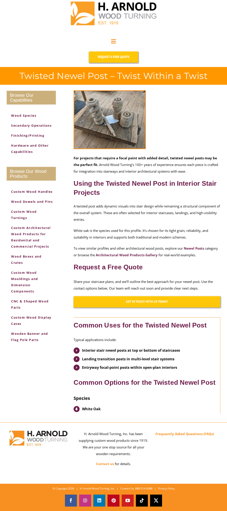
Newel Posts (194, 248)
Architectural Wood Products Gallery (127, 255)
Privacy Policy (166, 488)
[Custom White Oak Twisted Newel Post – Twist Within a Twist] (109, 119)
